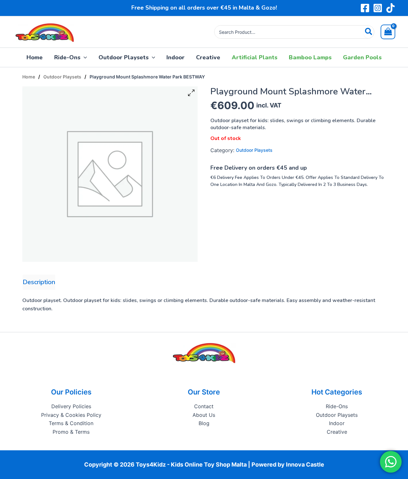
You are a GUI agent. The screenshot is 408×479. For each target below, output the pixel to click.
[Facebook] (365, 8)
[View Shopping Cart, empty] (388, 32)
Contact (204, 406)
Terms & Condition (71, 423)
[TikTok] (390, 8)
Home (28, 76)
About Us (204, 415)
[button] (83, 57)
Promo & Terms (71, 432)
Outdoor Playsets (62, 76)
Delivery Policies (71, 406)
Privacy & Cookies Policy (71, 415)
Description (39, 282)
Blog (204, 423)
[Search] (369, 32)
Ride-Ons (337, 406)
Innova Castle (305, 464)
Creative (337, 432)
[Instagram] (377, 8)
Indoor (337, 423)
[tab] (38, 282)
